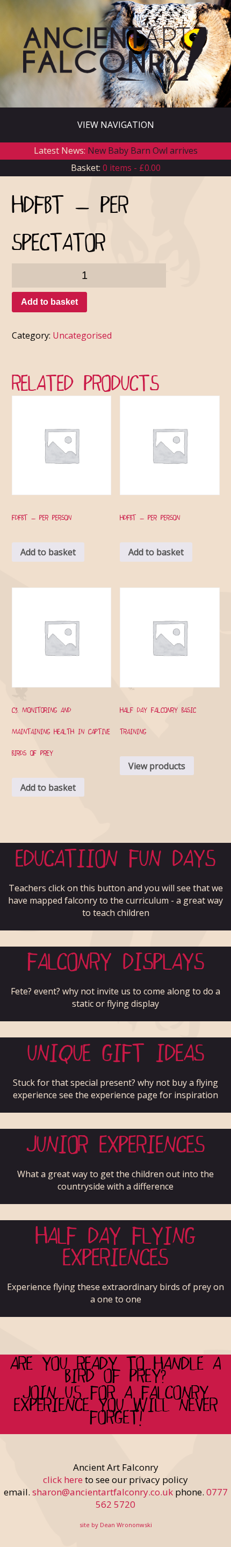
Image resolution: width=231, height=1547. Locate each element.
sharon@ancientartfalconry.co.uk (102, 1492)
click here (63, 1479)
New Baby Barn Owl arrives (143, 150)
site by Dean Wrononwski (116, 1525)
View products (156, 766)
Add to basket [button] (48, 552)
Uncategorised (82, 335)
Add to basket (49, 301)
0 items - (132, 168)
